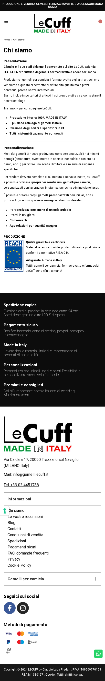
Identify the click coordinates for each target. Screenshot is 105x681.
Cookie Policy (19, 565)
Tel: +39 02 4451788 (21, 485)
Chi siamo (16, 510)
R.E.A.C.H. (62, 252)
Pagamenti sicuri (22, 547)
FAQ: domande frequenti (28, 553)
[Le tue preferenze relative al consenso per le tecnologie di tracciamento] (4, 511)
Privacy (14, 559)
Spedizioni (17, 541)
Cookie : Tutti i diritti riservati (64, 674)
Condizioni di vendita (25, 535)
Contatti (14, 528)
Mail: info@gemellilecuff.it (26, 474)
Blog (11, 522)
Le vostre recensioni (25, 516)
